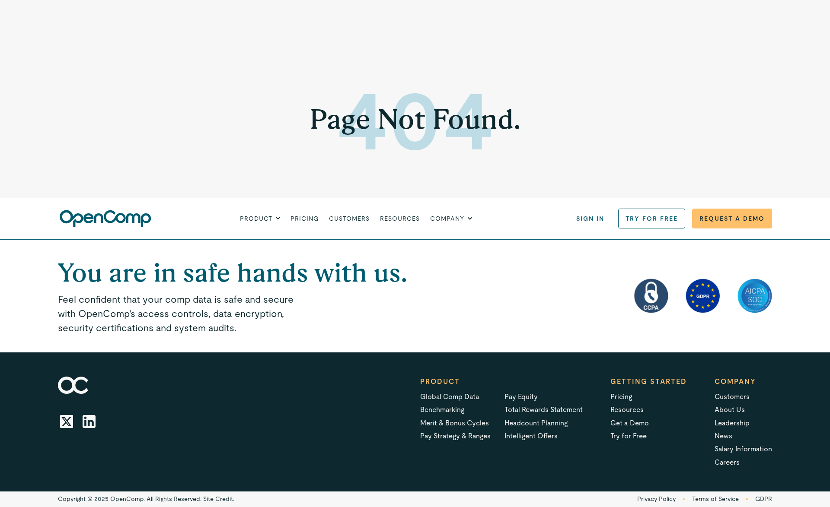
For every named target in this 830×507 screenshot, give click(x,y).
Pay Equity (521, 397)
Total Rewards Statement (543, 410)
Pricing (304, 218)
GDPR (763, 498)
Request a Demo (732, 218)
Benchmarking (442, 410)
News (723, 436)
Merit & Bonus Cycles (454, 423)
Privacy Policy (656, 498)
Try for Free (652, 218)
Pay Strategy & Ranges (455, 436)
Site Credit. (218, 498)
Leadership (732, 423)
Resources (400, 218)
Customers (349, 218)
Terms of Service (715, 498)
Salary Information (743, 449)
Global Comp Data (449, 397)
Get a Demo (629, 423)
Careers (727, 462)
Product (440, 381)
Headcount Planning (536, 423)
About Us (730, 410)
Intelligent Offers (531, 436)
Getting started (648, 381)
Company (735, 381)
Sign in (590, 218)
